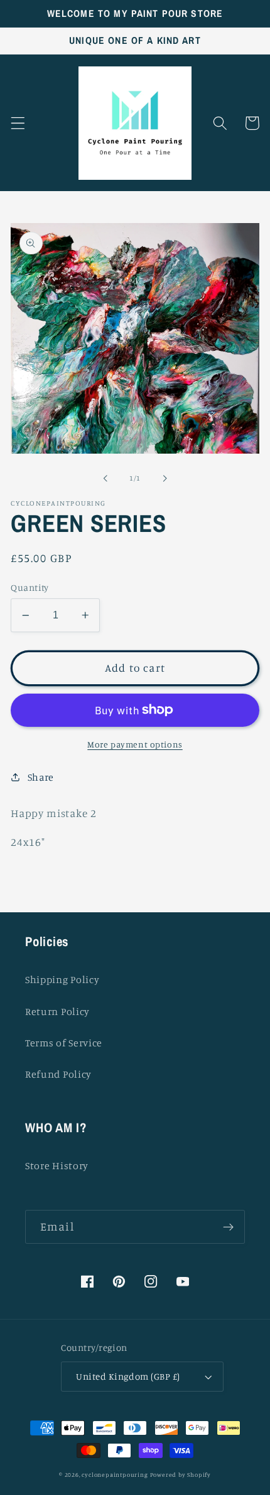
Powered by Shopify (181, 1474)
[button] (18, 123)
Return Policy (57, 1011)
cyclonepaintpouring (115, 1474)
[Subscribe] (228, 1227)
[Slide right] (164, 478)
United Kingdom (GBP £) (128, 1376)
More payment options (135, 744)
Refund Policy (58, 1074)
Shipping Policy (62, 979)
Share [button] (41, 777)
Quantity (30, 587)
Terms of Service (63, 1042)
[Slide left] (105, 478)
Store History (57, 1165)
